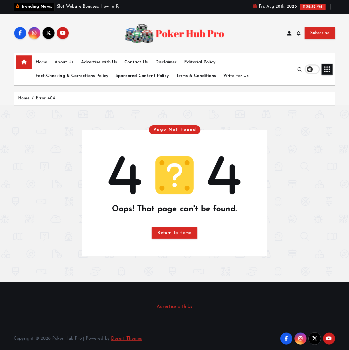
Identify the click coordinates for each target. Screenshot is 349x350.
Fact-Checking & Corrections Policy (71, 76)
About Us (64, 62)
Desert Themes (126, 338)
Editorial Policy (200, 62)
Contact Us (136, 62)
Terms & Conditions (196, 76)
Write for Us (236, 76)
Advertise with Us (99, 62)
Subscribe (320, 33)
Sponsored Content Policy (142, 76)
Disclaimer (166, 62)
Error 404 (45, 98)
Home (41, 62)
